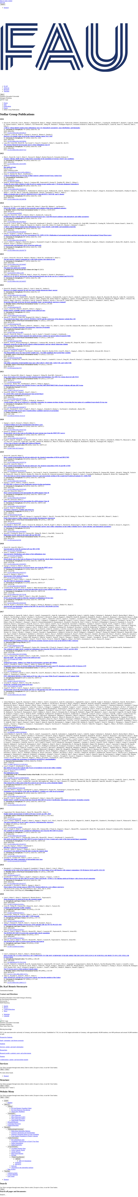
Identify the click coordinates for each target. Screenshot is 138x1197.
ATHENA (18, 1162)
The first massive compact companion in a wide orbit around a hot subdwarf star (29, 259)
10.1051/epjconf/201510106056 (16, 861)
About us (6, 88)
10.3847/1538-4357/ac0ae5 (15, 390)
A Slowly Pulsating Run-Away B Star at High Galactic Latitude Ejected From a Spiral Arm (33, 175)
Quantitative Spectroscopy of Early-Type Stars (25, 1141)
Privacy (6, 1007)
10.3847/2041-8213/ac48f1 (15, 332)
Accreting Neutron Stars (18, 1148)
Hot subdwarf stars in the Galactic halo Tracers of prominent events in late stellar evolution (32, 768)
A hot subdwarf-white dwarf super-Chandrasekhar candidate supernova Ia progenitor (31, 410)
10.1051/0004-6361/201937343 (16, 430)
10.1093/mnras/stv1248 (14, 819)
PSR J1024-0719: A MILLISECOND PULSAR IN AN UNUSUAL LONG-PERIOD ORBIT (33, 783)
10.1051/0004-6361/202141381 (16, 399)
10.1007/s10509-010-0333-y (15, 929)
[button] (69, 1039)
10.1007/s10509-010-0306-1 (15, 946)
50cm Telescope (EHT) (18, 1118)
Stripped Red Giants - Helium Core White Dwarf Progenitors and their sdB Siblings (30, 662)
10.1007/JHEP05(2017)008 (15, 646)
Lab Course (11, 1176)
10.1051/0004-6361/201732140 (16, 594)
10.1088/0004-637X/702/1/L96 (16, 962)
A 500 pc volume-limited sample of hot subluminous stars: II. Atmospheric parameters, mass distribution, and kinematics (42, 128)
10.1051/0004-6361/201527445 (16, 796)
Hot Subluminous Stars (11, 773)
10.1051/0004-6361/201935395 (16, 481)
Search (3, 4)
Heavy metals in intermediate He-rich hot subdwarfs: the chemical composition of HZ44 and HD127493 (36, 457)
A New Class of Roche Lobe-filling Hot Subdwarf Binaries (22, 443)
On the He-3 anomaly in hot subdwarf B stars (18, 684)
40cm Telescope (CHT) (18, 1117)
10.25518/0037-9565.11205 (15, 273)
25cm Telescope (16, 1115)
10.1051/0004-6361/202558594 (16, 141)
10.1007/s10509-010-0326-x (15, 904)
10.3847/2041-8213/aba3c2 (15, 448)
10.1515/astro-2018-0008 (14, 555)
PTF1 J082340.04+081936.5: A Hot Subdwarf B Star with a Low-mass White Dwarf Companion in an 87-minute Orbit (41, 676)
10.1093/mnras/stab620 (14, 382)
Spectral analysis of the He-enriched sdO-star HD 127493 (22, 549)
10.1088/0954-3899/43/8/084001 (17, 732)
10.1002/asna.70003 (13, 180)
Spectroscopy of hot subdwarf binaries (16, 576)
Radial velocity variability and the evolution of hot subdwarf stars (24, 310)
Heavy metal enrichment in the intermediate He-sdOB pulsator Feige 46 (26, 493)
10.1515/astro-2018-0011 (14, 608)
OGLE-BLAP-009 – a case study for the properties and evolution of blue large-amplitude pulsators (35, 208)
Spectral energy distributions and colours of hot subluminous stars (25, 554)
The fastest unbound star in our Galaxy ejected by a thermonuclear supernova (28, 822)
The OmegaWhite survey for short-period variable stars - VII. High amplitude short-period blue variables (37, 353)
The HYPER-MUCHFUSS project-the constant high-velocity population (27, 933)
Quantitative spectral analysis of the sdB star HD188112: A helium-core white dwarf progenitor (34, 791)
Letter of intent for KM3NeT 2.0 (14, 727)
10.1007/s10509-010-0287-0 (15, 921)
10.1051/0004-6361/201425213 (16, 844)
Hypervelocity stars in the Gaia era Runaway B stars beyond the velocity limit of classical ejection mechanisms (38, 559)
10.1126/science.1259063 (14, 827)
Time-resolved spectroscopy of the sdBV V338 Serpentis (21, 916)
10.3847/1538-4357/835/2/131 (16, 681)
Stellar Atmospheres (17, 1143)
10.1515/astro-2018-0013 (14, 577)
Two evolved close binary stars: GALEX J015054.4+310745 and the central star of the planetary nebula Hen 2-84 (39, 319)
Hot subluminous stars (17, 1140)
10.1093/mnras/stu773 (13, 875)
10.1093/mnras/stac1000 (14, 358)
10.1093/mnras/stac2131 (14, 368)
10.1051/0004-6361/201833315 (16, 572)
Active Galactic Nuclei (18, 1150)
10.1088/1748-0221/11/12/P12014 (17, 764)
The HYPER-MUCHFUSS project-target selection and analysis (24, 941)
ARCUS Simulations (25, 1161)
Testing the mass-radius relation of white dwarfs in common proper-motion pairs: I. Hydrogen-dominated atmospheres (41, 184)
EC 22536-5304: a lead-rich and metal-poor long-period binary (24, 394)
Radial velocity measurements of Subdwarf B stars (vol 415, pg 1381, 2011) (27, 814)
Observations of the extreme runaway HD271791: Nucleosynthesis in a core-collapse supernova (34, 887)
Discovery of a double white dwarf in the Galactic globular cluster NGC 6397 (28, 136)
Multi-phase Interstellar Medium (20, 1131)
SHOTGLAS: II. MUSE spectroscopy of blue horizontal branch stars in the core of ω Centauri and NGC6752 (38, 276)
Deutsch (6, 7)
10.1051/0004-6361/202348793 (16, 240)
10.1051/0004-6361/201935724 (16, 462)
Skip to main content (6, 1)
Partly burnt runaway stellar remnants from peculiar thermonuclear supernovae (29, 518)
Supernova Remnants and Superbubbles (23, 1133)
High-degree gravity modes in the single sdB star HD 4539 (22, 535)
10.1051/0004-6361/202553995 (16, 164)
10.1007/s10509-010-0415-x (15, 913)
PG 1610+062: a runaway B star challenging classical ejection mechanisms (27, 484)
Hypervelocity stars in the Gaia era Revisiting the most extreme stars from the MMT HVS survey (34, 433)
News (5, 1011)
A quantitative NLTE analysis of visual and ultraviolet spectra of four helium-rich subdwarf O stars (35, 589)
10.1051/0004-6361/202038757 (16, 407)
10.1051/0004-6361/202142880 (16, 295)
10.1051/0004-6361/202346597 (16, 281)
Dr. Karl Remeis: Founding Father (21, 1108)
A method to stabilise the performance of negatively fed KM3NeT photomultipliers (30, 759)
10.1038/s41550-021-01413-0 (16, 416)
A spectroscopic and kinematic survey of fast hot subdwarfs (22, 245)
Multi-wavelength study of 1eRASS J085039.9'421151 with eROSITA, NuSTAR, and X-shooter (34, 194)
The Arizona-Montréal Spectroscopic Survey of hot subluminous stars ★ (27, 145)
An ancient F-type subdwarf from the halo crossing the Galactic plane (26, 851)
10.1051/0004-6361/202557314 (16, 150)
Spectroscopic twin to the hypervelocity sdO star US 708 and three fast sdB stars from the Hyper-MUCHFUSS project (41, 689)
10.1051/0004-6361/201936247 (16, 498)
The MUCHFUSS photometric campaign (17, 581)
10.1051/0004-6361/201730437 (16, 694)
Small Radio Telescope (18, 1120)
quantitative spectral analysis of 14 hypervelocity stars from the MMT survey (28, 567)
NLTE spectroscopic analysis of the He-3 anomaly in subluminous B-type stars (28, 598)
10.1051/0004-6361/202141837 (16, 349)
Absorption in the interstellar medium (22, 1167)
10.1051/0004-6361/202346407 (16, 264)
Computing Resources (14, 1123)
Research (6, 89)
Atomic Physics (16, 1152)
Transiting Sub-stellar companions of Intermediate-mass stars (23, 859)
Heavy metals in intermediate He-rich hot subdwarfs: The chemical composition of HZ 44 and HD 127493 (37, 466)
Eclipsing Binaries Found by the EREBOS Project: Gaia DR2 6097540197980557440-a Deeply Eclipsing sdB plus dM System (43, 385)
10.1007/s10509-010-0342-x (15, 938)
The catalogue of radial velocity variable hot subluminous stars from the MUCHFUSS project (33, 830)
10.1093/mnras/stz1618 (14, 523)
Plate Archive (11, 1169)
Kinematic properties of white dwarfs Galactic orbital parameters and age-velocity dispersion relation (36, 344)
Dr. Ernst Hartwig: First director (20, 1110)
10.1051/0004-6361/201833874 (16, 564)
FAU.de (2, 2)
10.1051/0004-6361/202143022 (16, 315)
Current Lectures (12, 1173)
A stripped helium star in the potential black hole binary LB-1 (23, 424)
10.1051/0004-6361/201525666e (17, 654)
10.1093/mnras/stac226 (14, 324)
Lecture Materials (13, 1174)
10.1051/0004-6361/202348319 (16, 232)
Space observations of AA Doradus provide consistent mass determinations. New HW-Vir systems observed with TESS (41, 377)
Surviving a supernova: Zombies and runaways (19, 509)
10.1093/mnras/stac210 (14, 307)
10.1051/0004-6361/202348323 (16, 221)
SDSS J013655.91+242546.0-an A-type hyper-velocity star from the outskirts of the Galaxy (32, 977)
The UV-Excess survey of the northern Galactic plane (21, 969)
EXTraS (13, 1155)
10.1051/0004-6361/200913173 (16, 982)
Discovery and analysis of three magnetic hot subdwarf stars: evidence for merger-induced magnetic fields (37, 336)
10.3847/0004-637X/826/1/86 (16, 788)
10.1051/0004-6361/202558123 (16, 133)
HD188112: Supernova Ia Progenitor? (16, 847)
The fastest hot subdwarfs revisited (15, 268)
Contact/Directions (9, 1009)
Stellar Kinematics (16, 1145)
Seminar (10, 1102)
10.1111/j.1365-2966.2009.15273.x (17, 974)
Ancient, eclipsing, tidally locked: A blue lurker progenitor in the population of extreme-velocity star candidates (39, 159)
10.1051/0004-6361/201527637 (16, 805)
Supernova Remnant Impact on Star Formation (25, 1134)
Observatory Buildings (18, 1111)
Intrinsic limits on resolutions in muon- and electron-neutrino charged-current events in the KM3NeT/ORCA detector (41, 640)
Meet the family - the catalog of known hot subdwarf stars (22, 657)
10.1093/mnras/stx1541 (14, 671)
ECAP (6, 86)
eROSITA (18, 1164)
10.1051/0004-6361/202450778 (16, 250)
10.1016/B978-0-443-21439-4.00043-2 (19, 172)
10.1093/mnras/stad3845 (14, 213)
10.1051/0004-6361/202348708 (16, 199)
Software (14, 1166)
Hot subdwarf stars (10, 167)
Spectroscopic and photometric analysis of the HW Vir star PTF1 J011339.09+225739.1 (31, 606)
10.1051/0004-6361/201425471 (16, 856)
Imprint (6, 1006)
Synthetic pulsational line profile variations (17, 907)
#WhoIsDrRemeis (13, 1122)
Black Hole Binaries (17, 1153)
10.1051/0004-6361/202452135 (16, 189)
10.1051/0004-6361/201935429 (16, 489)
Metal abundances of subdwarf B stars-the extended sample (23, 899)
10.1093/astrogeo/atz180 (14, 514)
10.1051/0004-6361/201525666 (16, 836)
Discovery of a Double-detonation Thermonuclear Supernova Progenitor (27, 327)
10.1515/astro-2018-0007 (14, 550)
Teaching (6, 91)
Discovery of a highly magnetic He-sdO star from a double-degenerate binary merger (30, 290)
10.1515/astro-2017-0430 (14, 686)
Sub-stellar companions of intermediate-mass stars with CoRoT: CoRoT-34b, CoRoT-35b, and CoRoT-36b (37, 363)
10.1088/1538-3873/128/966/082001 (18, 778)
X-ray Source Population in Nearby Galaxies (24, 1136)
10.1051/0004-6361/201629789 (16, 586)
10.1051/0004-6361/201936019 (16, 531)
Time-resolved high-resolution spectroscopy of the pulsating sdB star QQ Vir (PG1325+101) (33, 924)
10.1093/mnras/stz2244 (14, 540)
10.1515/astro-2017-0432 (14, 659)
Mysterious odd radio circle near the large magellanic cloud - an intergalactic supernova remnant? (35, 302)
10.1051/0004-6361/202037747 (16, 438)
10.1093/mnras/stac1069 (14, 341)
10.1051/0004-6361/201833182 (16, 603)
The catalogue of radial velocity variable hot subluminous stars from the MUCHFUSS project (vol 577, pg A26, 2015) (41, 649)
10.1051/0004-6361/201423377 (16, 883)
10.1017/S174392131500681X (16, 769)
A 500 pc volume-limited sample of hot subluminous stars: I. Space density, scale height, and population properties (40, 227)
